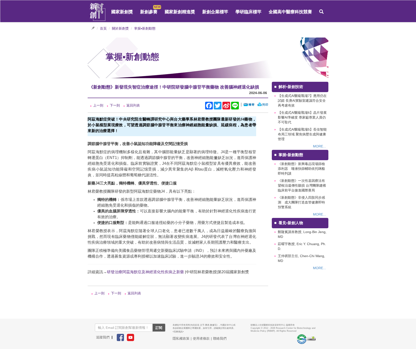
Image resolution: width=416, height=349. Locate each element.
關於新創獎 (120, 28)
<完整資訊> (178, 331)
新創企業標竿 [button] (215, 11)
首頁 (103, 28)
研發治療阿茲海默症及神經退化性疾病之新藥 (145, 272)
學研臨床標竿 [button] (248, 11)
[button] (321, 12)
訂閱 (159, 328)
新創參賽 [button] (148, 11)
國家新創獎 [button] (122, 11)
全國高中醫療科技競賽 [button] (290, 11)
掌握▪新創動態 (145, 28)
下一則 (115, 105)
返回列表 (133, 105)
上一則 (98, 105)
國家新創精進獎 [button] (180, 11)
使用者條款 (201, 338)
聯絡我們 (220, 338)
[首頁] (98, 12)
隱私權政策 (181, 338)
